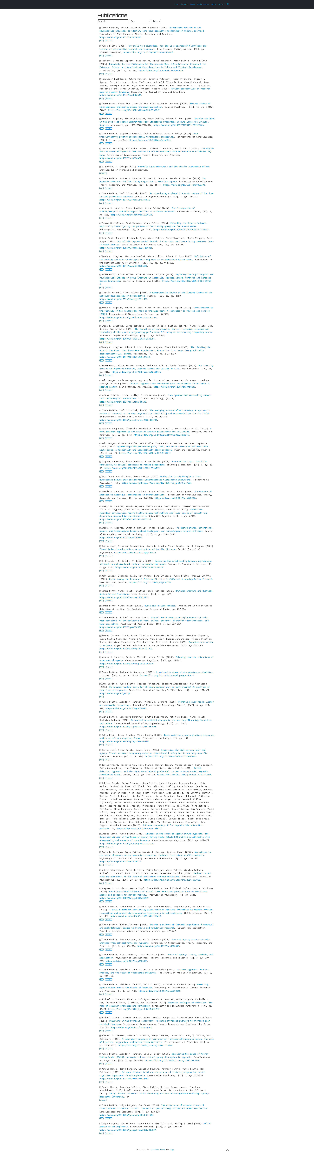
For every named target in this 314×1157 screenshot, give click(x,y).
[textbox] (113, 21)
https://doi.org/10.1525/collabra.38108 (122, 402)
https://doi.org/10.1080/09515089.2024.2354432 (181, 229)
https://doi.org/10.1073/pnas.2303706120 (123, 266)
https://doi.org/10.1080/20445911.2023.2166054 (127, 339)
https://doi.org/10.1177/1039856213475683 (124, 1078)
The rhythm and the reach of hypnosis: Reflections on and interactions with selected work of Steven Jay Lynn (156, 151)
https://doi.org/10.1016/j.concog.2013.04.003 (172, 1060)
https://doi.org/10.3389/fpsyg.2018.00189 (124, 741)
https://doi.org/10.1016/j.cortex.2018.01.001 (184, 775)
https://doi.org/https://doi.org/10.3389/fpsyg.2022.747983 (156, 483)
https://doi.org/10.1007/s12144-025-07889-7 (134, 110)
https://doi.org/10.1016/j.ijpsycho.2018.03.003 (127, 726)
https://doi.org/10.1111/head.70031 (120, 95)
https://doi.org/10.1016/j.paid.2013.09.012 (134, 1009)
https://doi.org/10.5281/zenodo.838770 (139, 828)
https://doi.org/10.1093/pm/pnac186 (174, 387)
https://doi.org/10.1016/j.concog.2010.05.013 (126, 1115)
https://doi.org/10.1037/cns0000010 (159, 991)
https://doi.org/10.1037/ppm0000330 (120, 627)
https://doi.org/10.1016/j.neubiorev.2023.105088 (128, 317)
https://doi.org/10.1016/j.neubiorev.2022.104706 (128, 420)
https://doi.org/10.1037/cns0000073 (126, 961)
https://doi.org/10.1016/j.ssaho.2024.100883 (125, 248)
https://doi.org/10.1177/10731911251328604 (178, 125)
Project (108, 40)
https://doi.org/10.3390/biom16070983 (161, 70)
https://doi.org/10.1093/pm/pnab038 (150, 582)
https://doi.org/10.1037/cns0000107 (120, 862)
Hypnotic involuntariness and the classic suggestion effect (173, 167)
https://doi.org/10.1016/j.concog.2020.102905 (126, 664)
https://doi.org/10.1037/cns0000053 (158, 946)
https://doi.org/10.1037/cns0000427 (120, 158)
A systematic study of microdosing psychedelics (184, 672)
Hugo (172, 1150)
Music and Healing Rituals (160, 606)
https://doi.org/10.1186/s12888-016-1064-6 (136, 916)
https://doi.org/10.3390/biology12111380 (123, 299)
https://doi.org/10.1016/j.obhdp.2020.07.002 (125, 649)
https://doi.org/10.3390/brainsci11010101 (124, 597)
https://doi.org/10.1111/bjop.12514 (135, 552)
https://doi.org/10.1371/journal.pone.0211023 (167, 675)
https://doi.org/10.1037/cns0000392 (184, 185)
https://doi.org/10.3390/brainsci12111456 (136, 372)
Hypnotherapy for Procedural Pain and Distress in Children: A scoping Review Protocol (160, 579)
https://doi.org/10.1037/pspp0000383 (120, 537)
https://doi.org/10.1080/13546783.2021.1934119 (132, 468)
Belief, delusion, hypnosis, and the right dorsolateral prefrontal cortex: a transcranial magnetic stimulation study (154, 771)
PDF (101, 40)
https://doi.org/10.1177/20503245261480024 (148, 52)
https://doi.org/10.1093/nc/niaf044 (150, 140)
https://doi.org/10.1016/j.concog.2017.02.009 (126, 843)
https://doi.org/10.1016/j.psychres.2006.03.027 (127, 1130)
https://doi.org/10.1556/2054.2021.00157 (139, 567)
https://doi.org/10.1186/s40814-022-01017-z (145, 453)
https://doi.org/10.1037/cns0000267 (175, 498)
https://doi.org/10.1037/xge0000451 (126, 708)
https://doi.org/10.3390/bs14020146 (131, 215)
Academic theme (158, 1150)
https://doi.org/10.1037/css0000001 (131, 1027)
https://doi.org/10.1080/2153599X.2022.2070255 (161, 435)
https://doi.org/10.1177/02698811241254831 (124, 200)
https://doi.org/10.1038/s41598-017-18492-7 (170, 756)
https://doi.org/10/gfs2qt (114, 693)
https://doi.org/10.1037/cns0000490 (120, 37)
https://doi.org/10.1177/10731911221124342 (124, 357)
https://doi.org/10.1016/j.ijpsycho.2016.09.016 (172, 880)
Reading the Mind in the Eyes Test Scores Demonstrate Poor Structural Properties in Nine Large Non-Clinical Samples (156, 122)
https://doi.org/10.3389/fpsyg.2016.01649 (124, 898)
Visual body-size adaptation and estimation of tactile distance (137, 549)
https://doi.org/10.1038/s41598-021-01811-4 (125, 519)
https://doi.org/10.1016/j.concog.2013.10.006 (145, 1045)
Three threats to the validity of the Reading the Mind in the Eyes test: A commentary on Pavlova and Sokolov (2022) (156, 311)
